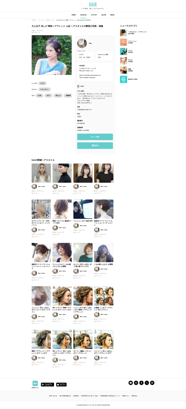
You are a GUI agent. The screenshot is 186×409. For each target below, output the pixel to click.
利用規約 (76, 396)
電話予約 (95, 145)
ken (90, 43)
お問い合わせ (53, 396)
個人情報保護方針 (65, 396)
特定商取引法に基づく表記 (89, 396)
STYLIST (94, 15)
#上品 (39, 95)
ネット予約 (95, 137)
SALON (103, 15)
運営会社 (134, 396)
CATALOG (83, 15)
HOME (74, 15)
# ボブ (42, 83)
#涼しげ (58, 95)
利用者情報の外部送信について (110, 396)
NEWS (112, 15)
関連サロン (125, 396)
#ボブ (48, 95)
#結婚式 (68, 95)
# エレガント (44, 89)
